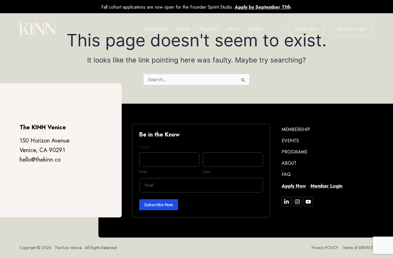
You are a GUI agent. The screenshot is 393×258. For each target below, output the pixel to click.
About (233, 29)
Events (183, 29)
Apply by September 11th (263, 7)
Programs (208, 29)
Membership (156, 29)
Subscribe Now (158, 204)
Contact (255, 29)
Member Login (351, 28)
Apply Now (306, 28)
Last (206, 171)
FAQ (286, 174)
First (143, 171)
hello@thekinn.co (40, 159)
